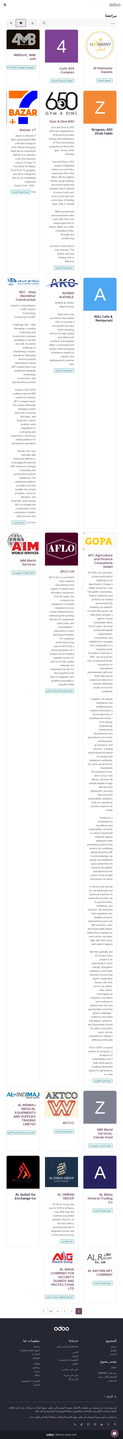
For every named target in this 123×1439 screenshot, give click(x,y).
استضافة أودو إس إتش (67, 1346)
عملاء (37, 1375)
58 (50, 1311)
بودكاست (35, 1367)
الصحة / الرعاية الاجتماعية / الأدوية (59, 691)
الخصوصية (26, 1380)
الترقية (75, 1356)
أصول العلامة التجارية (30, 1350)
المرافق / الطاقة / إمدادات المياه (59, 1297)
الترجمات (112, 1380)
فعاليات (36, 1363)
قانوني (37, 1380)
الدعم (75, 1352)
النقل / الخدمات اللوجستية (23, 573)
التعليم (75, 1363)
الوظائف (36, 1358)
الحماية (36, 1384)
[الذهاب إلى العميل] (99, 46)
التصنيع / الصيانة (104, 80)
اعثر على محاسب (70, 1369)
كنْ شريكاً (73, 1379)
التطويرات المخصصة (68, 1359)
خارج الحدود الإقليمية (102, 1080)
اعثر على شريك (70, 1375)
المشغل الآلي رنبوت (107, 1376)
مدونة (37, 1371)
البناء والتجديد (18, 522)
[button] (5, 5)
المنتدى (113, 1354)
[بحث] (44, 23)
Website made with (66, 1434)
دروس (114, 1346)
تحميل (114, 1367)
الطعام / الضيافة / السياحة (62, 80)
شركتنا (36, 1346)
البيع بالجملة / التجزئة (64, 267)
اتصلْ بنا (36, 1354)
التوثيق (113, 1350)
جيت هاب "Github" (107, 1373)
